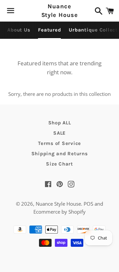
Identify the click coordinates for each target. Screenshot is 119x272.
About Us (18, 30)
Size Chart (59, 164)
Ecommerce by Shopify (59, 211)
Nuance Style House (59, 10)
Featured (49, 30)
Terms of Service (59, 143)
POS (88, 203)
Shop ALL (59, 123)
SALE (59, 133)
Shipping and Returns (59, 154)
